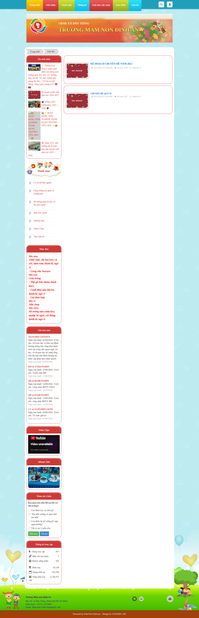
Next (56, 478)
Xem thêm (121, 5)
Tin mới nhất (44, 59)
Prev (32, 478)
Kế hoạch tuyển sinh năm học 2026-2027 (50, 93)
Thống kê (82, 5)
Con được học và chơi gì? (42, 510)
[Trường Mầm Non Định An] (38, 25)
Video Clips (39, 229)
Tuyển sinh (66, 5)
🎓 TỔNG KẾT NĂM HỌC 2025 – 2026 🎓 (49, 105)
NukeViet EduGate (92, 614)
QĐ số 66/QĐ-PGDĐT (38, 381)
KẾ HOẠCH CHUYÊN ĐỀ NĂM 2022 (111, 63)
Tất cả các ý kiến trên (40, 528)
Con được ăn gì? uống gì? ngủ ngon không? (44, 523)
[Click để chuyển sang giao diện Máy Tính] (141, 598)
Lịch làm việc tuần (101, 5)
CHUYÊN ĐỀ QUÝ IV (101, 93)
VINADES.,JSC (119, 614)
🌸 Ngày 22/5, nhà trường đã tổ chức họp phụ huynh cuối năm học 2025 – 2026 (43, 149)
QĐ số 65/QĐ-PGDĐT (38, 395)
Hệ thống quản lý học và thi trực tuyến (44, 203)
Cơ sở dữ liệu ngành (42, 183)
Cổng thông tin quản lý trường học (44, 192)
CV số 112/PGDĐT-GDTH (40, 409)
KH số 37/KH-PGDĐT (38, 367)
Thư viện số (39, 236)
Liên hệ (135, 5)
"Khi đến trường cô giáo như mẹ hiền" (44, 516)
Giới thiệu (51, 5)
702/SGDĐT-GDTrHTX (39, 337)
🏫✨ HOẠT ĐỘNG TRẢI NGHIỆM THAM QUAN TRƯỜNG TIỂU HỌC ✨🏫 (49, 119)
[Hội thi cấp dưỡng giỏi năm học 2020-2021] (44, 477)
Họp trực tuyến (40, 213)
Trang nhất (34, 5)
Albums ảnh (39, 221)
